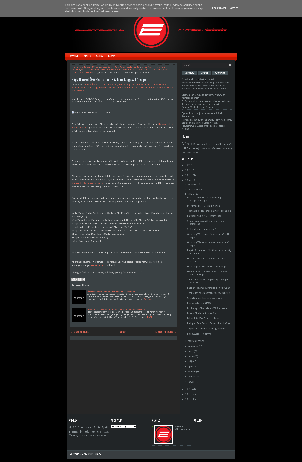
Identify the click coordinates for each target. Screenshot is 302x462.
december (193, 183)
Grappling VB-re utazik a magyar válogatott (208, 266)
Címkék (204, 73)
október (192, 194)
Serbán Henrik (129, 69)
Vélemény (227, 148)
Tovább (147, 299)
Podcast (112, 56)
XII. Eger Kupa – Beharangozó (201, 229)
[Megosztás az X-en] (80, 279)
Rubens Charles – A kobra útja (201, 313)
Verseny (216, 148)
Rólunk (99, 56)
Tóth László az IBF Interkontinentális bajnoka (209, 210)
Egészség (227, 144)
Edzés (209, 144)
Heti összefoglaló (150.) (199, 303)
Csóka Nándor (133, 66)
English (87, 56)
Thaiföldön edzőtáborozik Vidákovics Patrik (208, 292)
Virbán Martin (86, 72)
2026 (187, 165)
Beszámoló (199, 144)
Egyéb (218, 144)
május (191, 361)
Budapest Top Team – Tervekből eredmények (209, 323)
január (191, 381)
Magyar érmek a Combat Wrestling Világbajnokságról (204, 199)
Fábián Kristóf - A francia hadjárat (203, 318)
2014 (187, 399)
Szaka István (143, 69)
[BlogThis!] (76, 279)
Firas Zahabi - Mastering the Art (198, 79)
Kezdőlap (74, 56)
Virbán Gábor (168, 87)
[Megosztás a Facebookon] (83, 279)
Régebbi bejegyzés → (165, 331)
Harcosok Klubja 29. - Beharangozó (204, 215)
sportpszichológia (190, 152)
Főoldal (122, 331)
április (191, 366)
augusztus (193, 346)
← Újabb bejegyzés (80, 331)
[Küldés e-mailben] (73, 279)
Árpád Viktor (93, 66)
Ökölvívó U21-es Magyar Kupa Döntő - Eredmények (111, 291)
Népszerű (189, 73)
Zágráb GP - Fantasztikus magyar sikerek (206, 328)
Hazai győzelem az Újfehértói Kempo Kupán (208, 287)
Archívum (220, 73)
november (193, 189)
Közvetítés (206, 148)
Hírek (157, 66)
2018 (187, 175)
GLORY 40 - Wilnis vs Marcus (183, 428)
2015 (187, 394)
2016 (187, 389)
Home (75, 66)
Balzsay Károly (106, 66)
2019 (187, 170)
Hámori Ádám (147, 66)
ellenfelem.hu (94, 453)
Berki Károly (119, 66)
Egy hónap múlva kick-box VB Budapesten (207, 308)
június (191, 356)
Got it (234, 8)
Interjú (196, 148)
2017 (187, 180)
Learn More (219, 8)
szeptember (194, 340)
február (191, 376)
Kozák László (87, 69)
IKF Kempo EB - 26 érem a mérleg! (203, 205)
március (192, 371)
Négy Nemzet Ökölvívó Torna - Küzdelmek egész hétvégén (109, 79)
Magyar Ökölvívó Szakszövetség (88, 183)
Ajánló (83, 66)
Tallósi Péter (156, 69)
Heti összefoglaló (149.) (199, 333)
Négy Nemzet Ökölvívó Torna (107, 69)
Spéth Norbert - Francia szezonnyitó (204, 297)
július (190, 351)
